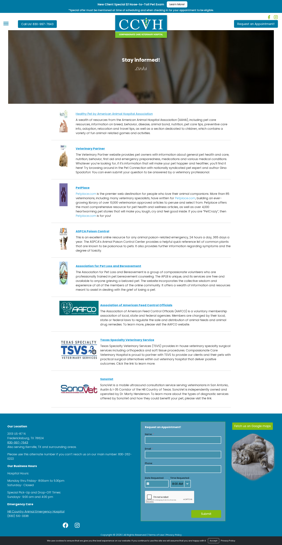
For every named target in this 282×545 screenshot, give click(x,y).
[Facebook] (269, 17)
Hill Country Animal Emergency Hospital (35, 511)
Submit (206, 514)
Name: (149, 434)
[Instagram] (276, 17)
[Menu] (5, 24)
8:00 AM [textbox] (177, 484)
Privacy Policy (174, 535)
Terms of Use (156, 535)
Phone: (149, 463)
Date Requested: (154, 478)
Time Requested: (179, 478)
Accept (213, 540)
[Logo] (141, 26)
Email (149, 448)
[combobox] (180, 483)
